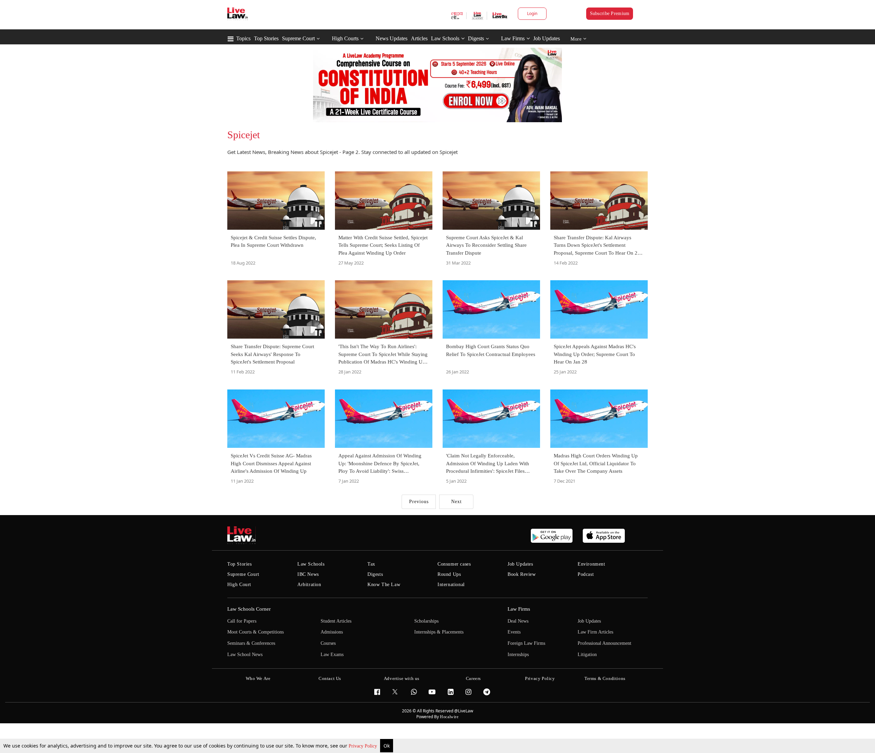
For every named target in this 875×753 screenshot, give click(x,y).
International (451, 584)
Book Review (522, 574)
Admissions (332, 632)
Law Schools (445, 38)
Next (456, 501)
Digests (476, 38)
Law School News (244, 654)
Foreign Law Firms (526, 643)
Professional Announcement (604, 643)
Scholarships (426, 621)
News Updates (391, 38)
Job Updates (546, 38)
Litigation (587, 654)
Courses (328, 643)
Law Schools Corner (249, 609)
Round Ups (449, 574)
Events (514, 632)
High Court (239, 584)
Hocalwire (449, 716)
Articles (419, 38)
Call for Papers (241, 621)
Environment (591, 564)
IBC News (308, 574)
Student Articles (336, 621)
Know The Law (383, 584)
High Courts (345, 38)
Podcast (586, 574)
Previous (419, 501)
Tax (371, 564)
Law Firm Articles (595, 632)
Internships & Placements (438, 632)
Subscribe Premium (610, 13)
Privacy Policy (363, 746)
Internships (518, 654)
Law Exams (332, 654)
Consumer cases (454, 564)
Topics (243, 38)
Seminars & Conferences (251, 643)
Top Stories (266, 38)
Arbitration (309, 584)
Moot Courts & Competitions (255, 632)
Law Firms (513, 38)
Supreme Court (298, 38)
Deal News (518, 621)
